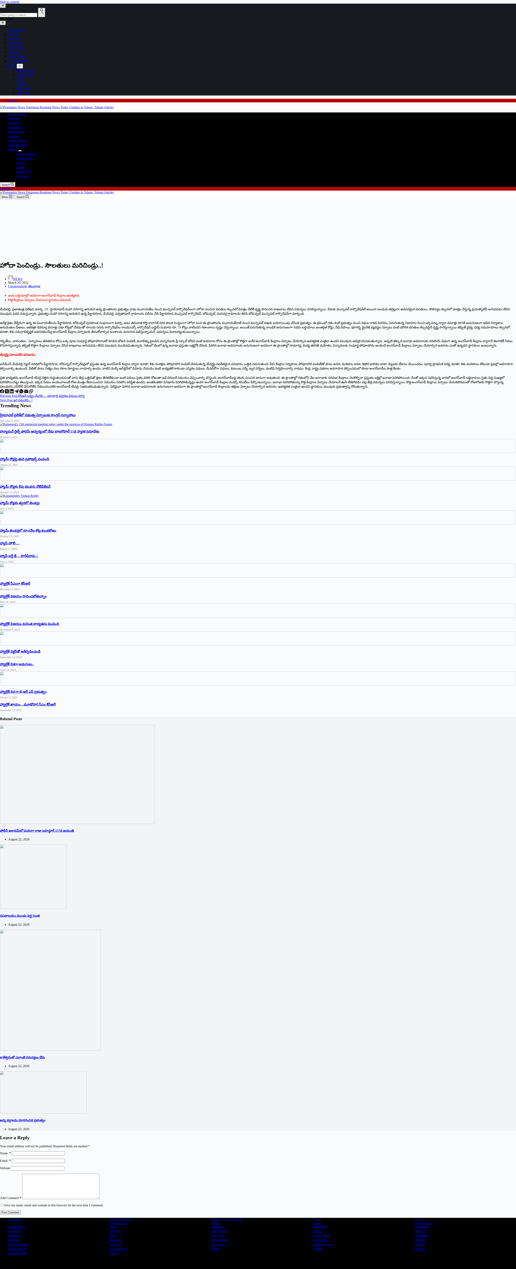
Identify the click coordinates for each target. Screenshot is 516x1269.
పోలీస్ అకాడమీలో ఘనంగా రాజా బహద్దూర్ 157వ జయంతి (37, 830)
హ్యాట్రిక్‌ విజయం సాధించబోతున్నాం (23, 596)
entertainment (118, 1223)
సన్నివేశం (13, 136)
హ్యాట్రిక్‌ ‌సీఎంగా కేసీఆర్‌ (15, 584)
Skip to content (9, 1)
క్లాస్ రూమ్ (217, 1235)
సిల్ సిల (114, 1253)
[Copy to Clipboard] (31, 392)
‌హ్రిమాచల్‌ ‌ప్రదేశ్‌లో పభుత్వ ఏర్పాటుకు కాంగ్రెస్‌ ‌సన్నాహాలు (38, 415)
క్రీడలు (113, 1235)
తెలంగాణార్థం (16, 132)
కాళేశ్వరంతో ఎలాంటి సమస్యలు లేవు (22, 1057)
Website (5, 1168)
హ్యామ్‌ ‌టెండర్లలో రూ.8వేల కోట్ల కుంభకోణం (28, 531)
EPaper (12, 100)
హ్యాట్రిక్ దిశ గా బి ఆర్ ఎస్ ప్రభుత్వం (23, 692)
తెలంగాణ (14, 123)
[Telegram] (17, 392)
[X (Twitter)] (7, 392)
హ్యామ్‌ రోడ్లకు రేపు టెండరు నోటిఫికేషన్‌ (25, 487)
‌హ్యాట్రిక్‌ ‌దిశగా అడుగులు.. (17, 664)
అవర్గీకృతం (218, 1226)
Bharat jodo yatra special (227, 1219)
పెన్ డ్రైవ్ (115, 1244)
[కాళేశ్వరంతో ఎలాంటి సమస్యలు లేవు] (50, 1049)
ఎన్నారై (317, 1231)
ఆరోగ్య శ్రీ (115, 1231)
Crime (317, 1219)
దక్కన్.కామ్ (23, 171)
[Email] (26, 392)
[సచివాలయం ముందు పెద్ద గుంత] (33, 908)
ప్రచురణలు (218, 1244)
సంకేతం (21, 167)
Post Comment (10, 1212)
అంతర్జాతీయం (17, 1226)
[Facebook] (2, 392)
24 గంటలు (22, 176)
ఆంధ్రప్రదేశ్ (14, 127)
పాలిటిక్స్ (420, 1240)
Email (5, 1160)
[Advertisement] (258, 229)
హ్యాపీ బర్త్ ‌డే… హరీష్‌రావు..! (19, 556)
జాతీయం (14, 118)
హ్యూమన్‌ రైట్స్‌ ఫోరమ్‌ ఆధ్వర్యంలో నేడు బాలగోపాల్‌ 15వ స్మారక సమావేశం (49, 431)
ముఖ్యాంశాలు (16, 114)
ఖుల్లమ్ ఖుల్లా (321, 1235)
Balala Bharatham (121, 1219)
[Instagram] (12, 1267)
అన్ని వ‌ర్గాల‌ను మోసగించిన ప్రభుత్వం (22, 1120)
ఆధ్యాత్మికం (421, 1226)
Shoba (215, 1223)
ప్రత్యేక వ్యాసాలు (26, 154)
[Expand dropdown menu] (20, 150)
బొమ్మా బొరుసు (17, 140)
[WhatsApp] (21, 392)
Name (5, 1153)
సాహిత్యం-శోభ (17, 145)
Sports (317, 1223)
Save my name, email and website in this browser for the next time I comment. (53, 1205)
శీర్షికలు (12, 149)
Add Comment (10, 1198)
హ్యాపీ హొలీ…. (10, 543)
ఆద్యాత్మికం (320, 1226)
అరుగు (20, 163)
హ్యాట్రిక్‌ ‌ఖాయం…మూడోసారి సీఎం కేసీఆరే (28, 704)
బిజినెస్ (419, 1244)
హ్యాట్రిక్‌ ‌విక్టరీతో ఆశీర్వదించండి (20, 651)
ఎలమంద (420, 1231)
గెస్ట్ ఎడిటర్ (421, 1235)
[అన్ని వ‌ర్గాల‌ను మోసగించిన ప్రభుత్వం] (43, 1112)
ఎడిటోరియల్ (24, 158)
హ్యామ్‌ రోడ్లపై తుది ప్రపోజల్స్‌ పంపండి (24, 459)
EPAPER (6, 188)
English (419, 1219)
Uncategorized (17, 286)
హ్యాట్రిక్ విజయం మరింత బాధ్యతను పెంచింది (30, 624)
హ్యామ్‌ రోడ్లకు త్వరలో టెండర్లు (20, 503)
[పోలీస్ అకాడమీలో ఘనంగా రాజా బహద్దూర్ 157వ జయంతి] (77, 823)
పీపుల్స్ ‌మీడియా (18, 1244)
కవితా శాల (14, 1235)
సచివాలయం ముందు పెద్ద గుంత (20, 915)
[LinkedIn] (12, 392)
